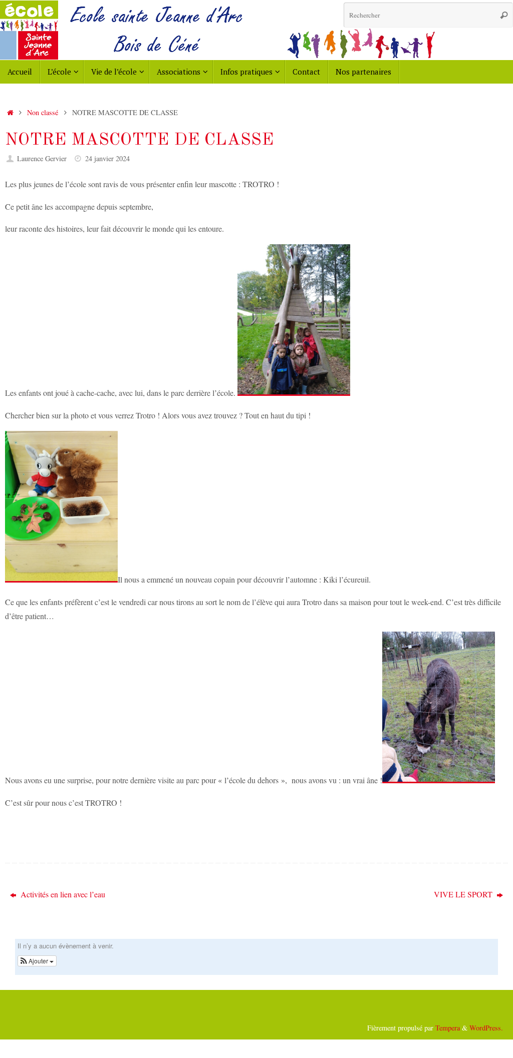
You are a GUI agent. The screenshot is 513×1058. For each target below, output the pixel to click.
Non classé (42, 112)
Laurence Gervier (42, 158)
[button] (37, 961)
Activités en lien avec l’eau (62, 894)
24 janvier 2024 (107, 158)
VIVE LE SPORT (464, 894)
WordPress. (486, 1027)
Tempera (447, 1027)
